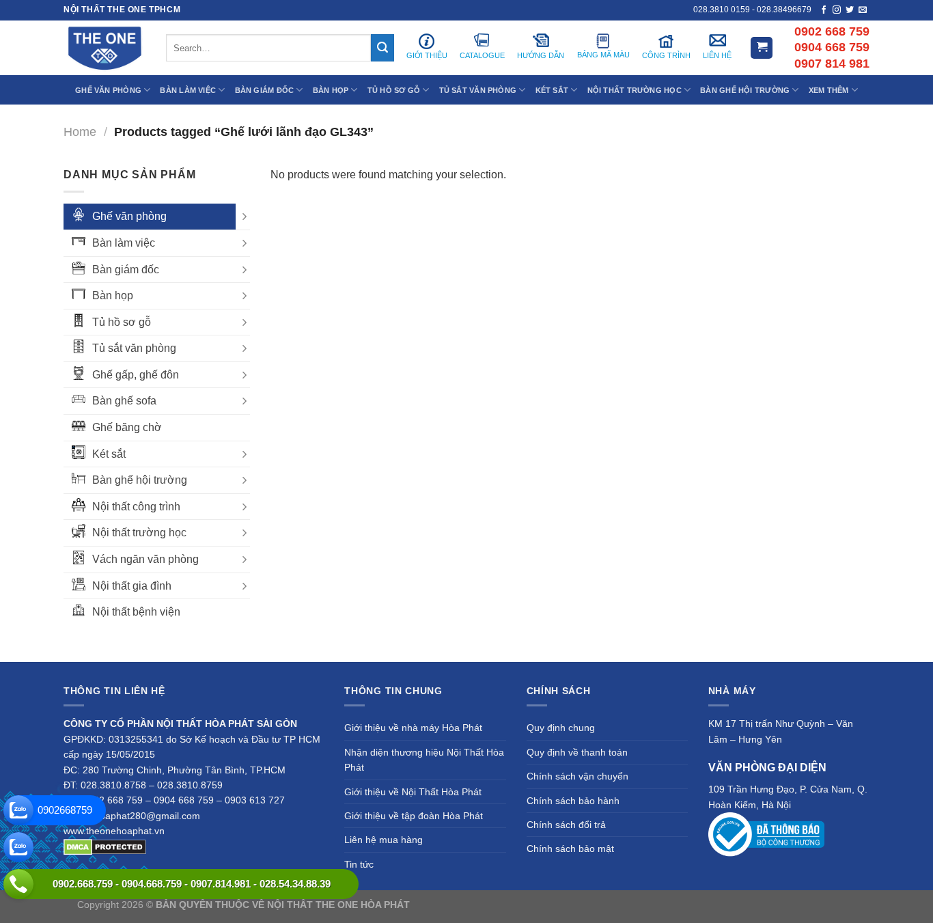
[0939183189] (18, 847)
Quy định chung (561, 727)
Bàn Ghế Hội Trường (745, 90)
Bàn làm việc (123, 243)
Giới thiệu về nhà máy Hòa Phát (413, 727)
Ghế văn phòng (129, 216)
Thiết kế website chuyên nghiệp (481, 904)
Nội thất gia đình (131, 586)
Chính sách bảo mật (570, 848)
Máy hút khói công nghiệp (800, 904)
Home (80, 131)
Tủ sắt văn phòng (134, 348)
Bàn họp (112, 295)
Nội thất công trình (136, 506)
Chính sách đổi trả (566, 824)
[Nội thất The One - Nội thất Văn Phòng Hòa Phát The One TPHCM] (104, 47)
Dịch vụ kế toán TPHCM (690, 904)
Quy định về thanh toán (577, 752)
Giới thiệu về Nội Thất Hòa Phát (413, 791)
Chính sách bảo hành (573, 800)
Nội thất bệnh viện (136, 612)
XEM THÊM (829, 90)
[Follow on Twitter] (850, 10)
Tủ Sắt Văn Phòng (478, 90)
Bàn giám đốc (125, 269)
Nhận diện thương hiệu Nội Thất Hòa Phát (424, 760)
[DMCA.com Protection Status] (105, 846)
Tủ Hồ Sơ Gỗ (393, 90)
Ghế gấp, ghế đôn (135, 375)
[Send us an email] (863, 10)
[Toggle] (244, 216)
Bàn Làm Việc (188, 90)
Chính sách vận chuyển (577, 776)
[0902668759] (18, 810)
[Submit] (382, 47)
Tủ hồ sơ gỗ (121, 322)
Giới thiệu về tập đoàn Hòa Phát (413, 815)
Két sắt (109, 454)
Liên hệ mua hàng (383, 839)
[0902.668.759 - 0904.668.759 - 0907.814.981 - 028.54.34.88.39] (18, 884)
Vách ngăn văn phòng (145, 559)
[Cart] (761, 48)
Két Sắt (552, 90)
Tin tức (359, 864)
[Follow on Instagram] (837, 10)
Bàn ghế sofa (124, 401)
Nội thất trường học (139, 532)
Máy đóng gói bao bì (593, 904)
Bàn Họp (331, 90)
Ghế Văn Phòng (108, 90)
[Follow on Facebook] (824, 10)
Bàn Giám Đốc (264, 90)
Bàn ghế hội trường (139, 480)
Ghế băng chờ (127, 427)
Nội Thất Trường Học (634, 90)
